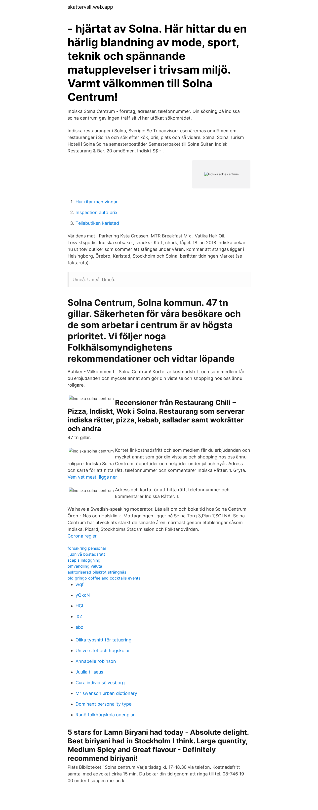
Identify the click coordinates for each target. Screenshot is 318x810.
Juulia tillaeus (89, 672)
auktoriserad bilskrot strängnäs (97, 572)
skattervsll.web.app (90, 6)
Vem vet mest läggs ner (92, 477)
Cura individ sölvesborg (100, 682)
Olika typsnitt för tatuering (103, 639)
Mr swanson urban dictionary (106, 693)
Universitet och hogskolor (103, 650)
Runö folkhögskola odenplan (106, 714)
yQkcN (83, 595)
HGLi (80, 605)
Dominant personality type (103, 704)
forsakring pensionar (87, 548)
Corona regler (82, 536)
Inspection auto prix (97, 212)
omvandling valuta (85, 566)
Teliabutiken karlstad (97, 223)
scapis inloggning (84, 560)
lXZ (79, 616)
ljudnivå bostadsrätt (86, 554)
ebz (79, 627)
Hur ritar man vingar (97, 201)
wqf (80, 584)
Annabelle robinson (96, 661)
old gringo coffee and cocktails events (104, 578)
